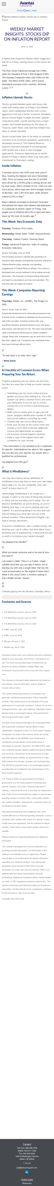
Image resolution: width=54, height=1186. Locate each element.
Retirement (27, 1183)
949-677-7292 (30, 1150)
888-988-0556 (31, 1148)
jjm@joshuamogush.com (27, 1167)
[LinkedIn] (27, 1172)
